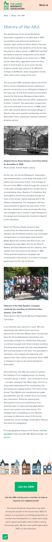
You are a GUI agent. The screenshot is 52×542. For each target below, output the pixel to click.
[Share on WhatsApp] (5, 530)
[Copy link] (5, 502)
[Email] (5, 509)
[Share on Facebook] (5, 523)
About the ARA (17, 16)
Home (6, 16)
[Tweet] (5, 516)
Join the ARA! (26, 487)
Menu (42, 5)
